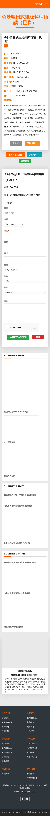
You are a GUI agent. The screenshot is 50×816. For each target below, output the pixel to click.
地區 (6, 276)
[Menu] (46, 4)
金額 (6, 265)
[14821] (6, 45)
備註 (6, 301)
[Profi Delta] (13, 4)
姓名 (6, 231)
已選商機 (37, 4)
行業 (6, 287)
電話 (6, 253)
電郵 (6, 242)
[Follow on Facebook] (22, 799)
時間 (6, 219)
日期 (6, 208)
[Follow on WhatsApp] (27, 799)
